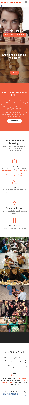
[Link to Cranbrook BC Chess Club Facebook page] (1, 5)
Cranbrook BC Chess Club (11, 2)
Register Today (14, 121)
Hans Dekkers (22, 378)
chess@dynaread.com (14, 375)
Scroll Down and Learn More (14, 35)
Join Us (14, 72)
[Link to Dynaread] (14, 394)
